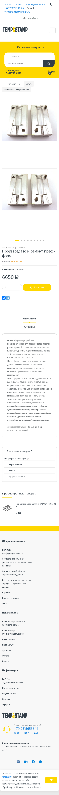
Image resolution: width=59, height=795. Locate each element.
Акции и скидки (9, 693)
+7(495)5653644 (26, 728)
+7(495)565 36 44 (35, 4)
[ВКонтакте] (4, 298)
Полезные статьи (10, 688)
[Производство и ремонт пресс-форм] (29, 120)
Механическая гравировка (13, 247)
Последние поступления (13, 71)
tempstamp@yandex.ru (17, 11)
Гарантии (6, 592)
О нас (4, 603)
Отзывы (29, 326)
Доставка (6, 650)
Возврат (6, 661)
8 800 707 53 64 (13, 4)
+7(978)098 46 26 (14, 8)
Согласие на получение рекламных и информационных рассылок (17, 562)
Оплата (5, 655)
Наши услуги (8, 644)
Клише (12, 470)
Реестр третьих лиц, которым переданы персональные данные (16, 583)
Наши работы (8, 639)
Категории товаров (28, 47)
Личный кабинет (31, 18)
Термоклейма (15, 464)
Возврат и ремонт (11, 598)
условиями (7, 776)
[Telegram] (8, 298)
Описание (29, 318)
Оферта (6, 704)
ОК (51, 780)
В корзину (39, 287)
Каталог (12, 84)
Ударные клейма (17, 476)
